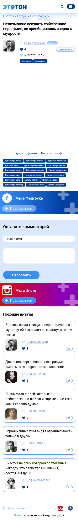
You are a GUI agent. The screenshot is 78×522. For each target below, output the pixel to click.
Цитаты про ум (31, 180)
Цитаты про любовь (34, 161)
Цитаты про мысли (56, 165)
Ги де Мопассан (35, 42)
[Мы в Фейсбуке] (70, 508)
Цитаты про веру (49, 180)
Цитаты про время (13, 170)
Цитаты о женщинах (57, 161)
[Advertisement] (39, 110)
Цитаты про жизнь (13, 161)
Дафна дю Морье (38, 480)
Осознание (40, 61)
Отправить (21, 275)
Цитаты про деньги (55, 175)
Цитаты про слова (36, 185)
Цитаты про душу (12, 175)
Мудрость (26, 61)
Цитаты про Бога (12, 180)
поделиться (64, 50)
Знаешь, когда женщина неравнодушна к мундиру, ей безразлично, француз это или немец (38, 329)
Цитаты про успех (56, 185)
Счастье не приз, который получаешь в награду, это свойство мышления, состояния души (36, 468)
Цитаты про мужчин (57, 170)
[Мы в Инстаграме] (60, 508)
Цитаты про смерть (33, 175)
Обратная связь (18, 508)
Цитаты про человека (33, 165)
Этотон (21, 515)
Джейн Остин (35, 411)
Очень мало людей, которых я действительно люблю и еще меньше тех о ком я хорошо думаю (38, 399)
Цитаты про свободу (14, 185)
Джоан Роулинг (37, 374)
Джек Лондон (35, 443)
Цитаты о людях (12, 165)
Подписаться (21, 208)
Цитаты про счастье (35, 170)
